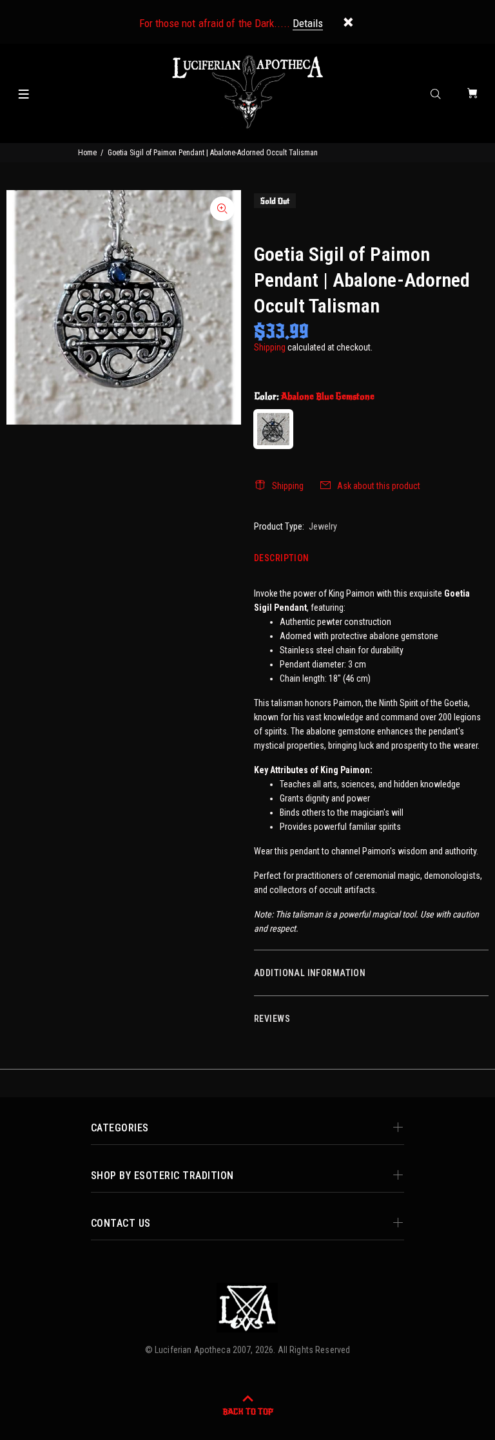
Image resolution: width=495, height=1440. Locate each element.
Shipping (270, 347)
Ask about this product (378, 486)
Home (87, 152)
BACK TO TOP (247, 1411)
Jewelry (323, 526)
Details (308, 23)
